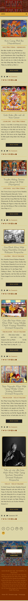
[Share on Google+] (6, 80)
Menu (3, 14)
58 (17, 528)
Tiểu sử (7, 484)
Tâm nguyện (7, 332)
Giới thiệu (7, 188)
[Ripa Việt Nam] (14, 4)
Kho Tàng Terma (9, 47)
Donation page (13, 594)
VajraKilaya (21, 47)
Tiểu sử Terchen (18, 256)
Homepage (22, 594)
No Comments (13, 76)
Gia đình (7, 256)
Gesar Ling (7, 122)
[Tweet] (3, 80)
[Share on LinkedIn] (14, 80)
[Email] (16, 80)
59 (21, 528)
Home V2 (5, 594)
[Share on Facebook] (1, 80)
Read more (14, 70)
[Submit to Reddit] (12, 80)
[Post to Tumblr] (8, 80)
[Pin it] (9, 80)
